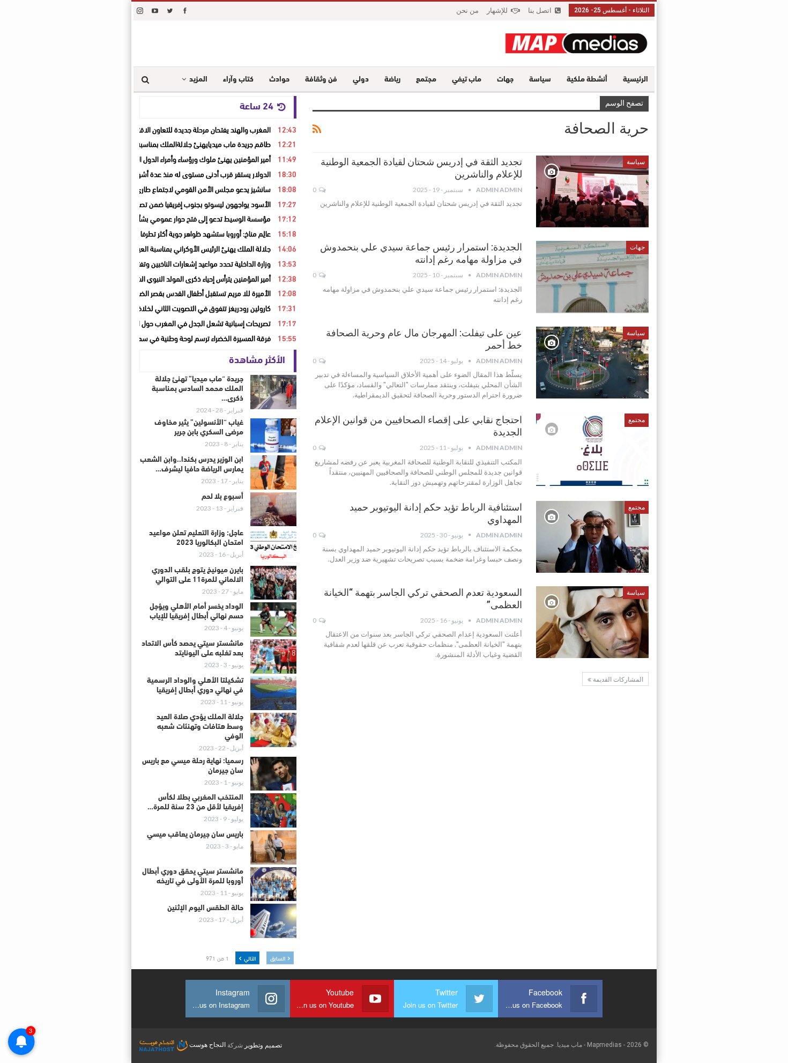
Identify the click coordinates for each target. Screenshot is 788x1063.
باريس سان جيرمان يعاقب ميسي (195, 835)
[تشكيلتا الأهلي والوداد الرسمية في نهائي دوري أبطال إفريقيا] (273, 693)
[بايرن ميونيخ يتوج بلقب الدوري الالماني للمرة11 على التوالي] (273, 583)
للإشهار (497, 10)
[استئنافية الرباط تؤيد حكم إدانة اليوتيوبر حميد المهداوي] (592, 537)
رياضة (392, 80)
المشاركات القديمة (617, 679)
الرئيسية (635, 80)
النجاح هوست (207, 1045)
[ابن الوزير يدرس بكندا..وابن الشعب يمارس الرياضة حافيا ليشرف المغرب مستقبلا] (273, 472)
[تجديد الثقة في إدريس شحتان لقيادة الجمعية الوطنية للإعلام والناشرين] (592, 191)
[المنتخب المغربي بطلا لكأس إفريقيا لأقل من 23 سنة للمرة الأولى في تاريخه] (273, 810)
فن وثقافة (321, 80)
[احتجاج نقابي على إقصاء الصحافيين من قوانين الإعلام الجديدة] (592, 449)
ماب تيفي (466, 80)
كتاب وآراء (238, 80)
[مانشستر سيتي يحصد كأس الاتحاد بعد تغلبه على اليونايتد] (273, 656)
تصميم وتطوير (263, 1045)
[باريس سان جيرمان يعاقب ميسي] (273, 847)
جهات (505, 80)
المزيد (198, 80)
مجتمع (426, 80)
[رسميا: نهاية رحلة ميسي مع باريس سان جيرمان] (273, 774)
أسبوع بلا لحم (222, 497)
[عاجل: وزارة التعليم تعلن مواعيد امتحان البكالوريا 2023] (273, 546)
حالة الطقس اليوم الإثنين (205, 908)
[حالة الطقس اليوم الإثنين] (273, 921)
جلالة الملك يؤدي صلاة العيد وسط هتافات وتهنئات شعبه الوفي (200, 727)
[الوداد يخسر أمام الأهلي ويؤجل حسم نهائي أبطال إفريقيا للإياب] (273, 619)
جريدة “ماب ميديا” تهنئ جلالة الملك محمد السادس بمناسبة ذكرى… (197, 389)
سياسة (540, 80)
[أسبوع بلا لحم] (273, 509)
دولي (361, 80)
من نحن (467, 10)
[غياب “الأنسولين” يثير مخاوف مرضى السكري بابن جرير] (273, 435)
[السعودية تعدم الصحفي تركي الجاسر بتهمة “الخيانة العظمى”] (592, 622)
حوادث (279, 80)
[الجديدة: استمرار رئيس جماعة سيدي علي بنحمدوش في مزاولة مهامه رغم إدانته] (592, 277)
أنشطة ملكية (587, 80)
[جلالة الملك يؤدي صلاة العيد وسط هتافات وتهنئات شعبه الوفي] (273, 730)
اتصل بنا (540, 10)
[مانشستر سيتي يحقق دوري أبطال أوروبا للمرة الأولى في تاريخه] (273, 884)
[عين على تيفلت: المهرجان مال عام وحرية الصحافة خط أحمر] (592, 362)
